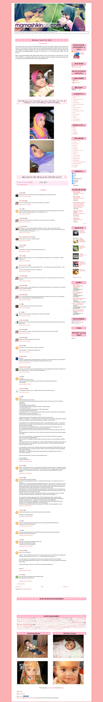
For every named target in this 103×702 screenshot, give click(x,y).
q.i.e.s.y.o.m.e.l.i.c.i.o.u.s (78, 150)
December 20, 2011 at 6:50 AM (26, 546)
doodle (40, 619)
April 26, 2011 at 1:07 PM (24, 260)
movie (66, 624)
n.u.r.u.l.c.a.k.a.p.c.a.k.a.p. (78, 104)
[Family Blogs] (25, 696)
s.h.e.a (74, 105)
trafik (35, 628)
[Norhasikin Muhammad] (77, 322)
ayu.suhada (21, 226)
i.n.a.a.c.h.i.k (75, 109)
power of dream (64, 626)
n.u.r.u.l (74, 129)
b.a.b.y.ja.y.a (75, 165)
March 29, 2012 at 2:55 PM (25, 570)
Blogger (62, 687)
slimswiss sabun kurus (80, 627)
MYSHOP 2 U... (76, 51)
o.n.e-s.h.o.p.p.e (76, 157)
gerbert (20, 574)
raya (26, 627)
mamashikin (22, 200)
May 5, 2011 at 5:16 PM (24, 352)
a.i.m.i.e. (74, 97)
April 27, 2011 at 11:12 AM (24, 281)
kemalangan (26, 622)
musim (70, 624)
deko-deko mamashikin (27, 619)
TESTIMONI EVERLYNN (38, 32)
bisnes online (61, 618)
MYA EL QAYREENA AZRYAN (26, 237)
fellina (60, 619)
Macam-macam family (24, 624)
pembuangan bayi (36, 626)
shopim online (72, 627)
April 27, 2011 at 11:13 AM (24, 290)
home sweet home (55, 621)
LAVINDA (42, 622)
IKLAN (66, 621)
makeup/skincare (39, 624)
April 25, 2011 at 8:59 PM (24, 251)
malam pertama (47, 624)
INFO (70, 621)
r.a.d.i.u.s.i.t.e (75, 152)
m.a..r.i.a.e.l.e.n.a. (76, 96)
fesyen (64, 619)
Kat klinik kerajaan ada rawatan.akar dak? (78, 293)
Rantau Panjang (78, 626)
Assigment (38, 618)
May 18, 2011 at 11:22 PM (24, 362)
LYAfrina (21, 255)
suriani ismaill (22, 388)
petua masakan (56, 626)
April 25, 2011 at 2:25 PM (24, 222)
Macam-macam (24, 184)
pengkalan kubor (44, 626)
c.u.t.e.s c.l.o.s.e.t (76, 155)
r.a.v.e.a (74, 130)
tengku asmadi (22, 320)
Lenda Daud (22, 550)
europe (48, 619)
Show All (84, 223)
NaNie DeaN (76, 218)
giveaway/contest (78, 619)
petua (50, 626)
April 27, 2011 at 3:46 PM (24, 315)
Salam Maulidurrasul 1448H (78, 193)
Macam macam (66, 622)
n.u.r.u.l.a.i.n (75, 115)
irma (20, 304)
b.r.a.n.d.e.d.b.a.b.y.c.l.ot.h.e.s (79, 161)
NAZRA (80, 624)
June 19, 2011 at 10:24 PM (25, 384)
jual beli (84, 621)
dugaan (44, 619)
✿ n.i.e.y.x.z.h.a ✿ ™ (23, 265)
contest (19, 619)
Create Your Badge (75, 323)
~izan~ (20, 209)
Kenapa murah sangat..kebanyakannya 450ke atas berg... (78, 286)
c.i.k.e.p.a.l (75, 101)
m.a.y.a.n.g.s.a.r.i (76, 158)
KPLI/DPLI (36, 622)
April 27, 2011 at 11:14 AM (24, 299)
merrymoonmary (50, 687)
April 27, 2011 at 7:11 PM (24, 325)
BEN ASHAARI (76, 196)
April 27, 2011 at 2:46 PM (24, 307)
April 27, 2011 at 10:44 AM (24, 271)
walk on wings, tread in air (79, 202)
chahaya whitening (82, 618)
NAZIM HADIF (75, 624)
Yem (20, 520)
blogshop (67, 618)
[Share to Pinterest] (46, 182)
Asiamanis (21, 356)
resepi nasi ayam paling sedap (82, 247)
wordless (59, 628)
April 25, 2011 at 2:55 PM (24, 232)
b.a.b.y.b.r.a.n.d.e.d (77, 163)
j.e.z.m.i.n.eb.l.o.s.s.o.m (78, 99)
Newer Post (18, 586)
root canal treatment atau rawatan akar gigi (82, 263)
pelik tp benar (28, 626)
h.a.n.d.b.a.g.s (76, 160)
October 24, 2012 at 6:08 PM (25, 581)
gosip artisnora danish (24, 621)
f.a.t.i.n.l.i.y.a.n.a (76, 114)
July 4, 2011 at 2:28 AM (24, 392)
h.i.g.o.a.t (75, 147)
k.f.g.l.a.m (75, 153)
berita (49, 618)
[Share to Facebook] (44, 182)
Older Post (65, 586)
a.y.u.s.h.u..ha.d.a (76, 140)
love (50, 622)
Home (16, 32)
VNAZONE (75, 133)
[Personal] (19, 696)
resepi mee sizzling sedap (82, 270)
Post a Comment (21, 583)
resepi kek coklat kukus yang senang (82, 231)
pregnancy (70, 626)
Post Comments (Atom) (26, 589)
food (68, 619)
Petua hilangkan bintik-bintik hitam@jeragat (82, 240)
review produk (43, 627)
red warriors (31, 627)
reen (20, 376)
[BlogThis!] (41, 182)
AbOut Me (19, 618)
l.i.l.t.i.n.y (75, 142)
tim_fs (20, 312)
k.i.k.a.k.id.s (75, 148)
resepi (36, 627)
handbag (38, 621)
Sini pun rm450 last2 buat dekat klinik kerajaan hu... (78, 310)
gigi (73, 619)
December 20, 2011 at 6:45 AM (26, 526)
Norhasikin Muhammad (76, 320)
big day (53, 618)
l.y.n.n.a (74, 117)
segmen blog (57, 627)
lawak (47, 622)
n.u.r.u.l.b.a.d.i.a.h (76, 119)
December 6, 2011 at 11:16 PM (25, 516)
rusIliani (21, 192)
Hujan (62, 621)
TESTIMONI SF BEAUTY (50, 32)
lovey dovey (55, 622)
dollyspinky (35, 619)
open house (20, 626)
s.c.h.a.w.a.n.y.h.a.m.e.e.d (78, 110)
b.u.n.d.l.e (75, 145)
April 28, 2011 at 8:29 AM (24, 341)
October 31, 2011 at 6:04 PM (25, 505)
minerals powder (55, 624)
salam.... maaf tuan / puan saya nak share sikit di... (78, 304)
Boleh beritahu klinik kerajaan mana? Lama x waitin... (79, 299)
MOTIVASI (61, 624)
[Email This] (40, 182)
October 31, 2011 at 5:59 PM (25, 473)
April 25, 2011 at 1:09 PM (24, 214)
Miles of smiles (76, 192)
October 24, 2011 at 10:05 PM (25, 461)
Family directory (20, 697)
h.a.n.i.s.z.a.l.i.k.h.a (77, 107)
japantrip (80, 621)
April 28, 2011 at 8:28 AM (24, 333)
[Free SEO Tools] (21, 693)
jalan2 (75, 621)
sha (20, 396)
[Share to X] (43, 182)
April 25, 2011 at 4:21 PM (24, 240)
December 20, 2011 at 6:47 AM (26, 535)
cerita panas (75, 618)
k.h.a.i (74, 112)
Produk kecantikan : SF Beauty (82, 255)
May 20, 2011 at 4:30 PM (24, 372)
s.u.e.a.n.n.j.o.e (76, 102)
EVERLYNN (28, 32)
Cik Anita (21, 245)
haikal (32, 621)
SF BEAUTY (22, 32)
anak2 (31, 618)
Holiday (47, 621)
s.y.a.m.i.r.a (75, 132)
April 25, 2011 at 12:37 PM (24, 196)
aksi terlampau (25, 618)
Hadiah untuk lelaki (77, 277)
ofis (85, 624)
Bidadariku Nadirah (23, 367)
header (42, 621)
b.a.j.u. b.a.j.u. (76, 143)
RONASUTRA (50, 627)
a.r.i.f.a (74, 127)
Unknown (21, 345)
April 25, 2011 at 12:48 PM (24, 204)
